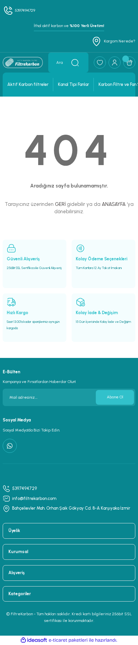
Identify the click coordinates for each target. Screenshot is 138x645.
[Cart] (129, 62)
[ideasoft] (33, 640)
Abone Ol (115, 397)
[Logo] (23, 62)
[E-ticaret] (68, 640)
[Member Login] (115, 62)
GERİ (60, 204)
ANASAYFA (114, 204)
